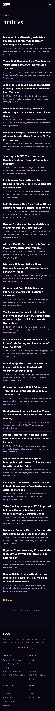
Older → (7, 600)
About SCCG (34, 697)
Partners (32, 671)
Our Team (33, 664)
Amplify (6, 667)
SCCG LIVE (7, 697)
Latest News (8, 690)
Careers (32, 667)
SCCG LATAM (9, 701)
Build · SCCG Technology (14, 675)
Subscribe (7, 705)
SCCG (6, 15)
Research (7, 693)
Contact (32, 693)
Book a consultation (37, 690)
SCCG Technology (37, 675)
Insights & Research (11, 671)
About (31, 660)
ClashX (32, 679)
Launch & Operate (11, 664)
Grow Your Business (12, 660)
